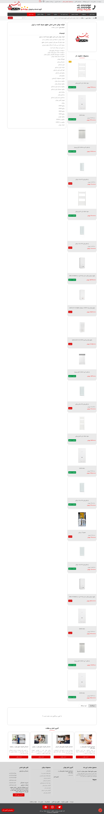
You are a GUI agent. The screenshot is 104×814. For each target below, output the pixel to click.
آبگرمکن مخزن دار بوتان (46, 790)
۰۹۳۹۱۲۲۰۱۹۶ (12, 780)
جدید (70, 61)
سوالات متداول (40, 14)
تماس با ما (93, 1)
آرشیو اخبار (56, 777)
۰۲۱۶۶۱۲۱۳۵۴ (12, 778)
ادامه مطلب (85, 757)
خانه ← (93, 18)
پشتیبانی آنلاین (78, 1)
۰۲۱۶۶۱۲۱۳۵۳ (13, 776)
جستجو (10, 18)
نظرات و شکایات (33, 802)
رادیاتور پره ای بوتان (47, 780)
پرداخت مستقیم (49, 1)
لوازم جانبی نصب (47, 788)
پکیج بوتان (48, 771)
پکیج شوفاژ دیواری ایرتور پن (45, 775)
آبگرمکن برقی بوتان (47, 793)
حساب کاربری (58, 1)
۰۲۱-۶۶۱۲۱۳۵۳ (84, 6)
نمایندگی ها (47, 802)
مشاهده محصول (72, 87)
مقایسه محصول (74, 14)
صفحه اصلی (92, 14)
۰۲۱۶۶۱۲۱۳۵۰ (12, 773)
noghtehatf (55, 812)
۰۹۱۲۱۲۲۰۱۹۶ (12, 783)
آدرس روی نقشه (19, 795)
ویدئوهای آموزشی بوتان (68, 1)
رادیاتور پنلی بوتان (47, 778)
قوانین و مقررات (64, 802)
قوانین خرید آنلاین (55, 802)
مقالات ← (81, 18)
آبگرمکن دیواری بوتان (46, 785)
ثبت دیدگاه (83, 706)
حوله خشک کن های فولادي (45, 783)
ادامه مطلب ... (70, 775)
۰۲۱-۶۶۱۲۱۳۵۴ (84, 8)
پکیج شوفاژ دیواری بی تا (46, 773)
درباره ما (99, 1)
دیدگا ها (92, 706)
